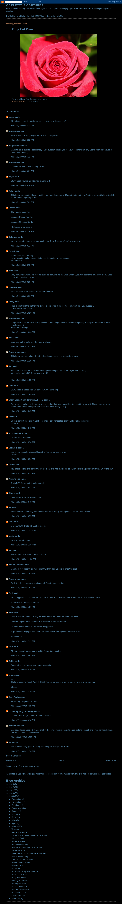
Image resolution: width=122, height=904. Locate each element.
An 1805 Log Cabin (19, 844)
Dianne (12, 493)
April (14, 823)
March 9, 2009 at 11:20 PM (23, 361)
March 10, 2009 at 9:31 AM (23, 473)
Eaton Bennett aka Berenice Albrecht (26, 400)
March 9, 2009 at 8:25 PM (22, 282)
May (14, 820)
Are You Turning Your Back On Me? (27, 847)
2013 (11, 784)
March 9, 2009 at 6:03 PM (22, 140)
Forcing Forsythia (19, 880)
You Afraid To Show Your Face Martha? (28, 853)
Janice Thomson (16, 564)
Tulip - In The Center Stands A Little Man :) (30, 835)
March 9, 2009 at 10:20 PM (23, 313)
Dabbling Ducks (18, 838)
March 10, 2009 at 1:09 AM (23, 394)
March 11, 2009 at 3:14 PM (23, 720)
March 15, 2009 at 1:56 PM (23, 751)
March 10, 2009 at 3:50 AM (23, 442)
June (14, 817)
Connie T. (13, 448)
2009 (11, 796)
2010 (11, 793)
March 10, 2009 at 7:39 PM (23, 691)
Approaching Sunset (20, 889)
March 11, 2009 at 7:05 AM (23, 706)
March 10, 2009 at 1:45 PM (23, 573)
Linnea (12, 464)
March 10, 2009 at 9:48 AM (23, 502)
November (17, 802)
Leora (11, 117)
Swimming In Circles (20, 862)
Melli (11, 522)
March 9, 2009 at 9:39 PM (22, 296)
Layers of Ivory (18, 895)
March (15, 826)
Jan (10, 550)
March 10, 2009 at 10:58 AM (23, 545)
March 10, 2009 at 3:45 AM (23, 411)
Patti (11, 593)
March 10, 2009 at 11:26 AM (23, 559)
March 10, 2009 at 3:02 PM (23, 655)
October (16, 805)
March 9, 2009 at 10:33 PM (23, 332)
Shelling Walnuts (18, 883)
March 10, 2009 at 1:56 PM (23, 607)
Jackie (12, 612)
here (45, 99)
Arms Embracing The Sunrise (24, 871)
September (17, 808)
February (16, 898)
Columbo (13, 237)
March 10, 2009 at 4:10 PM (23, 670)
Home (61, 760)
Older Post (111, 760)
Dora (11, 385)
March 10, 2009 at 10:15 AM (23, 530)
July (14, 814)
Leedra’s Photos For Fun (22, 217)
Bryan (11, 176)
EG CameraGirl (16, 433)
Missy (11, 302)
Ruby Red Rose (18, 877)
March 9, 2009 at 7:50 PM (22, 231)
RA (10, 507)
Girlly (11, 742)
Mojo (11, 647)
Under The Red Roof (20, 886)
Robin (11, 661)
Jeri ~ (11, 337)
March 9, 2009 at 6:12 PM (22, 157)
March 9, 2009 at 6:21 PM (22, 171)
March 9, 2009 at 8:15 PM (22, 265)
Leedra (12, 208)
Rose (11, 270)
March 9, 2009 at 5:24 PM (22, 125)
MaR (11, 417)
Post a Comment (13, 756)
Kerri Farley (14, 697)
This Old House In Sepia (22, 859)
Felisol (12, 251)
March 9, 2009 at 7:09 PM (22, 202)
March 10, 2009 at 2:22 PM (23, 641)
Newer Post (11, 760)
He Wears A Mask (19, 892)
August (15, 811)
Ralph (11, 191)
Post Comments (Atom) (29, 766)
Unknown (13, 287)
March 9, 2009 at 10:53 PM (23, 346)
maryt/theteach (16, 145)
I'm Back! (15, 868)
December (17, 799)
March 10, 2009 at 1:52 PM (23, 588)
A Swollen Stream (19, 874)
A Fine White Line (19, 832)
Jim (10, 366)
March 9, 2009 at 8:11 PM (22, 246)
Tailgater (15, 829)
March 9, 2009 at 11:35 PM (23, 380)
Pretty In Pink (17, 865)
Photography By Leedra (21, 227)
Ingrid (11, 536)
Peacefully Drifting (19, 856)
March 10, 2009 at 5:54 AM (23, 459)
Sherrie (12, 675)
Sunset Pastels (18, 841)
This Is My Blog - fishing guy (22, 711)
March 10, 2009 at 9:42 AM (23, 487)
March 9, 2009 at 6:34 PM (22, 185)
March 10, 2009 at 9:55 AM (23, 516)
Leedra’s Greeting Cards (22, 222)
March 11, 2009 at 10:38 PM (23, 737)
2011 (11, 790)
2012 (11, 787)
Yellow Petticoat (18, 850)
